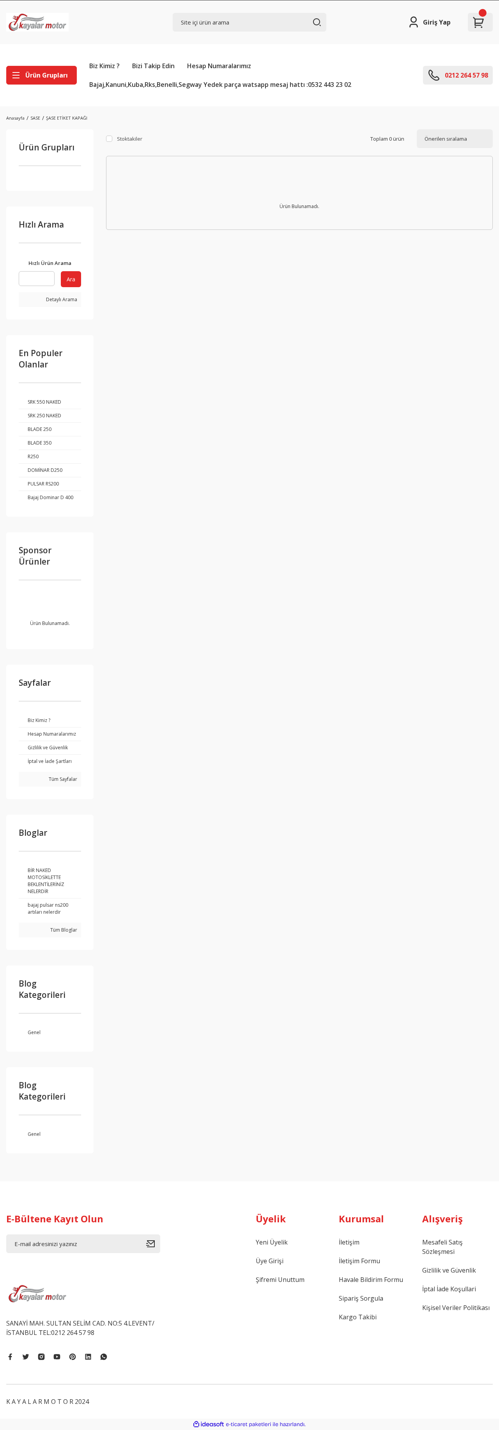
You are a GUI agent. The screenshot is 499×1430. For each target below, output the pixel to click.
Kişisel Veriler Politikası (456, 1307)
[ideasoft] (208, 1424)
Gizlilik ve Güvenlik (449, 1270)
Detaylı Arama (61, 299)
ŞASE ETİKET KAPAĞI (66, 118)
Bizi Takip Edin (153, 66)
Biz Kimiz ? (104, 66)
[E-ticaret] (248, 1424)
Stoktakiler (129, 138)
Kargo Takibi (358, 1317)
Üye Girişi (269, 1261)
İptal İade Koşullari (449, 1289)
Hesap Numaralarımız (219, 66)
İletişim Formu (359, 1261)
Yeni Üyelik (272, 1242)
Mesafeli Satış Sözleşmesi (442, 1247)
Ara (71, 279)
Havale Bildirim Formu (371, 1279)
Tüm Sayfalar (62, 779)
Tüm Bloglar (63, 930)
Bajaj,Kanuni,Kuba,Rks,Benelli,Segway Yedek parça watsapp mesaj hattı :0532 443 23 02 (220, 84)
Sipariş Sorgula (361, 1298)
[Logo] (37, 22)
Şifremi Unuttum (280, 1279)
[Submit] (153, 1243)
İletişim (349, 1242)
